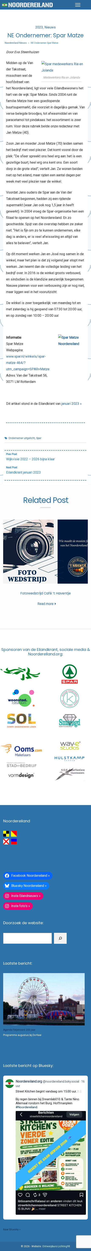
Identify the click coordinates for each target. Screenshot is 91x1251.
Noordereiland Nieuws (16, 43)
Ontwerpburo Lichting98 (56, 1246)
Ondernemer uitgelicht (21, 438)
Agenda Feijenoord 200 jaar (19, 1029)
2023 (39, 27)
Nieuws (50, 27)
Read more (45, 604)
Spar (38, 438)
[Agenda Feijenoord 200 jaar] (44, 999)
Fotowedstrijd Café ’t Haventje (45, 593)
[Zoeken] (60, 938)
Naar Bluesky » (12, 1229)
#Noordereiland (26, 1107)
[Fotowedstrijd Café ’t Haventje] (45, 552)
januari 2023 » (71, 404)
